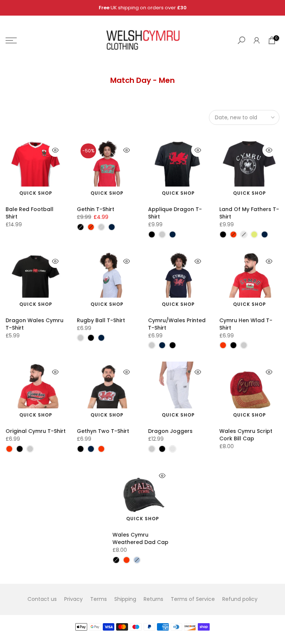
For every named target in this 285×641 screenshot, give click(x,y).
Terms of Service (193, 599)
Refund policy (240, 599)
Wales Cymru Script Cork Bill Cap (245, 434)
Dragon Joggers (170, 431)
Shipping (125, 599)
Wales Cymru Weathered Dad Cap (140, 538)
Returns (153, 599)
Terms (98, 599)
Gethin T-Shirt (95, 209)
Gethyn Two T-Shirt (103, 431)
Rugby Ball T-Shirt (101, 320)
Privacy (73, 599)
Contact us (42, 599)
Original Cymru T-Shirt (36, 431)
